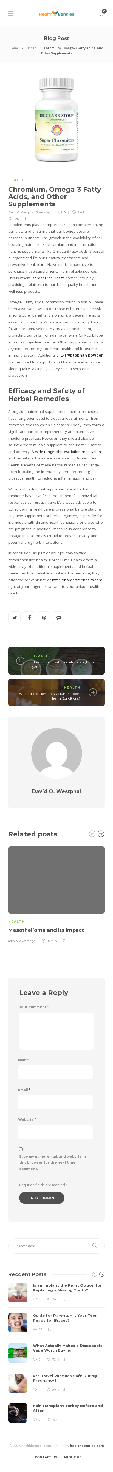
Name (24, 1060)
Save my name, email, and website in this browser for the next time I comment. (52, 1162)
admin (13, 941)
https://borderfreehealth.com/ (78, 579)
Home (14, 48)
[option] (56, 894)
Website (27, 1120)
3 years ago (44, 212)
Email (24, 1090)
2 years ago (27, 941)
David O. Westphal (21, 212)
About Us (72, 1457)
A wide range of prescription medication (66, 451)
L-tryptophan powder (81, 355)
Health (31, 48)
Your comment (34, 1007)
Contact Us (46, 1457)
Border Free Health (48, 277)
